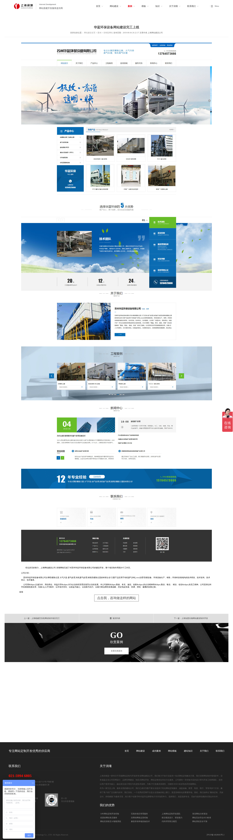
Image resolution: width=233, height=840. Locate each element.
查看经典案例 (116, 651)
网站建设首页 (89, 33)
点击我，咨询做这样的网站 (116, 598)
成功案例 (156, 751)
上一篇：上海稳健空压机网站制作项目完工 (42, 618)
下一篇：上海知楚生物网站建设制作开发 (191, 618)
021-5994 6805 (20, 776)
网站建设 (140, 751)
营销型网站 (108, 33)
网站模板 (172, 751)
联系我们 (220, 751)
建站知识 (188, 751)
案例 (99, 33)
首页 (127, 751)
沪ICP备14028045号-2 (215, 835)
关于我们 (204, 751)
